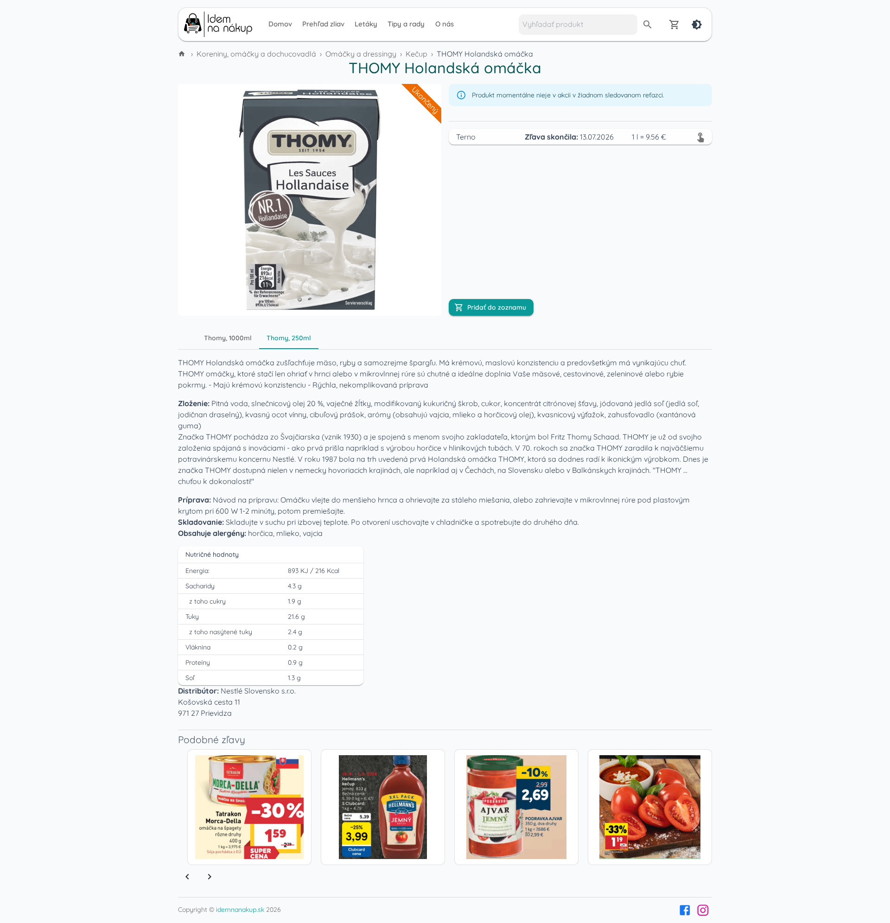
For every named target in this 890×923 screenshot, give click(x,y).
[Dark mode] (696, 24)
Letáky (366, 23)
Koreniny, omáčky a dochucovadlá (256, 53)
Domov (280, 23)
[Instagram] (703, 910)
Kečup (416, 53)
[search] (647, 24)
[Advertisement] (116, 198)
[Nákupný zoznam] (674, 24)
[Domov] (182, 53)
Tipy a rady (406, 23)
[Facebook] (685, 910)
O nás (444, 23)
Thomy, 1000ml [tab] (228, 338)
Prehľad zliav (323, 23)
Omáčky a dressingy (360, 53)
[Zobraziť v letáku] (700, 137)
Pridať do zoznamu (496, 307)
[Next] (209, 876)
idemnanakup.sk (240, 909)
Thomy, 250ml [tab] (289, 338)
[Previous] (187, 876)
